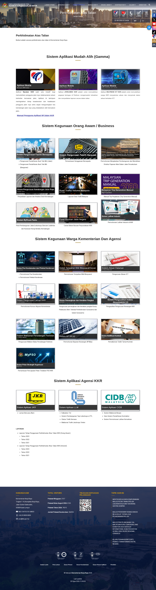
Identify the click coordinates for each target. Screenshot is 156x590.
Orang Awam (105, 5)
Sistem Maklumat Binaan (112, 413)
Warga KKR (92, 5)
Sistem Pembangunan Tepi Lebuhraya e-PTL (77, 416)
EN (144, 21)
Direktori (142, 5)
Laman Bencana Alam (26, 413)
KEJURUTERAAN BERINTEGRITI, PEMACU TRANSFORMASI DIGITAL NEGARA (124, 542)
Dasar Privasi (68, 564)
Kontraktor (120, 5)
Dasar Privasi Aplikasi (99, 564)
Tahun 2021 (25, 443)
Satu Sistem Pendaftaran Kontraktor (116, 416)
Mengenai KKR (63, 5)
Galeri (131, 5)
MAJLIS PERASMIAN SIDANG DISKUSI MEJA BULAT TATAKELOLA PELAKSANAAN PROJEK (125, 514)
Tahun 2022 (25, 439)
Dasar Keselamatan (83, 564)
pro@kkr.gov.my (23, 519)
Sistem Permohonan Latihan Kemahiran (118, 419)
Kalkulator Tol (66, 413)
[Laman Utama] (14, 5)
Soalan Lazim (44, 564)
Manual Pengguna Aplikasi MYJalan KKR (35, 115)
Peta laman (56, 564)
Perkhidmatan (78, 5)
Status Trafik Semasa (69, 419)
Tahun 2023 (25, 436)
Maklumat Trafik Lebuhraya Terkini (73, 422)
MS (136, 21)
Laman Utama (50, 5)
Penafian (113, 564)
